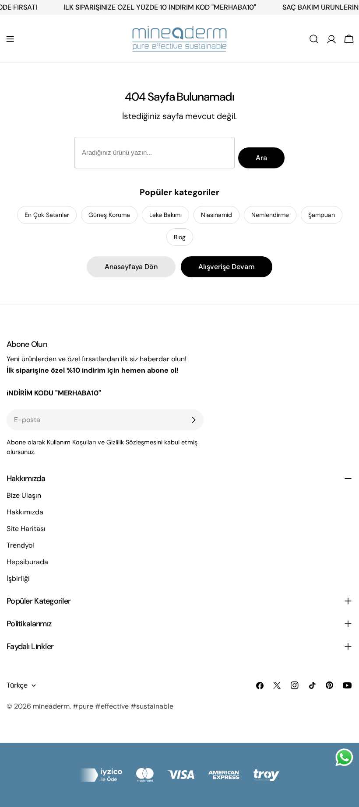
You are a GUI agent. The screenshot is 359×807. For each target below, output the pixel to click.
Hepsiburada (27, 561)
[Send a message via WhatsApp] (344, 757)
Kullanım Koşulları (71, 442)
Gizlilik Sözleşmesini (134, 442)
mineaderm (51, 706)
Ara (261, 157)
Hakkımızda (25, 512)
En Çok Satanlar (47, 215)
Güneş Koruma (109, 215)
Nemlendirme (270, 215)
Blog (180, 237)
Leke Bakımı (165, 215)
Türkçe (17, 685)
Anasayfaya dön (131, 266)
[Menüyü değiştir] (10, 39)
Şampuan (321, 215)
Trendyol (20, 545)
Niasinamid (216, 215)
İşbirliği (18, 578)
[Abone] (193, 420)
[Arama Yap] (314, 39)
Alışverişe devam (226, 266)
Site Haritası (26, 528)
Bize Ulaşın (24, 495)
